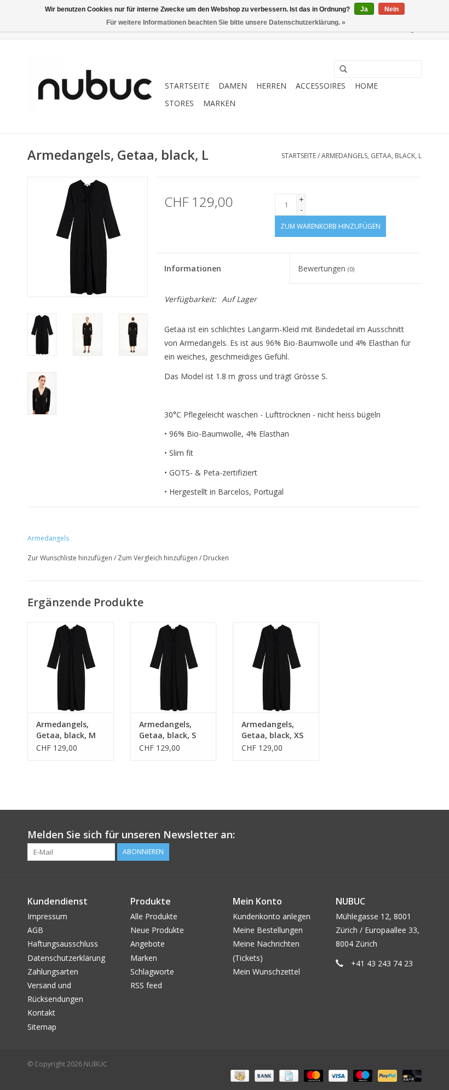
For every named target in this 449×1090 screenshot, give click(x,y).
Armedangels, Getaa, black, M (66, 729)
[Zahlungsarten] (239, 1075)
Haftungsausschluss (62, 943)
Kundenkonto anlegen (271, 916)
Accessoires (321, 85)
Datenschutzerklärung (66, 958)
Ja (364, 9)
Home (366, 85)
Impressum (47, 916)
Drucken (216, 558)
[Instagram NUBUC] (413, 835)
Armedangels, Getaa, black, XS (272, 729)
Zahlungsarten (52, 971)
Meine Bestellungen (268, 930)
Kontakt (41, 1012)
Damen (232, 85)
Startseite (187, 85)
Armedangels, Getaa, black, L (371, 155)
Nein (391, 9)
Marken (219, 103)
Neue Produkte (157, 930)
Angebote (147, 943)
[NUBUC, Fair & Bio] (94, 86)
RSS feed (146, 985)
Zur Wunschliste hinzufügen (69, 558)
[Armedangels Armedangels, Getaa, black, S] (173, 667)
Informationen (192, 268)
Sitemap (41, 1027)
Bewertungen (326, 268)
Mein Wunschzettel (266, 971)
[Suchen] (339, 69)
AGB (35, 930)
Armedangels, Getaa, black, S (167, 729)
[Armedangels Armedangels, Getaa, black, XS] (276, 667)
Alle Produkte (153, 916)
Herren (271, 85)
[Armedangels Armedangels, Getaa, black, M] (70, 667)
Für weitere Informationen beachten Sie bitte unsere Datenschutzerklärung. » (226, 22)
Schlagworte (152, 971)
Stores (179, 103)
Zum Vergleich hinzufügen (158, 558)
